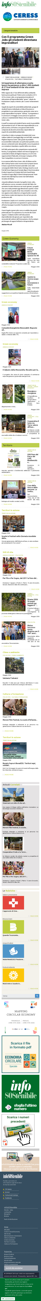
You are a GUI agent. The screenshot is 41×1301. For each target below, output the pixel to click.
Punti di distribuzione (10, 1219)
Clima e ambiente (30, 594)
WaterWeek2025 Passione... (13, 959)
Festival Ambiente (9, 967)
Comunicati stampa (11, 1195)
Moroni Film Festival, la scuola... (15, 827)
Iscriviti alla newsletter (14, 1268)
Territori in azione (12, 77)
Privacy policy (22, 1276)
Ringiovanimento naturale (12, 1262)
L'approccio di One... (10, 911)
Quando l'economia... (11, 935)
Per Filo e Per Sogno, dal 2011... (15, 876)
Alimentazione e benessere (13, 1236)
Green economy (26, 77)
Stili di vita (9, 79)
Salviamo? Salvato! (10, 678)
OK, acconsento (8, 1299)
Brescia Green (7, 919)
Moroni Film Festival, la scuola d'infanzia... (20, 720)
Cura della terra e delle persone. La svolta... (32, 488)
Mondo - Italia (8, 1210)
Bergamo (7, 1214)
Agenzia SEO (30, 1276)
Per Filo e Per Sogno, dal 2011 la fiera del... (20, 578)
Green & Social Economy (12, 1231)
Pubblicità (8, 1198)
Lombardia (7, 1212)
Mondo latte (8, 1260)
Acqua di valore (8, 943)
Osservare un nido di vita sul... (14, 803)
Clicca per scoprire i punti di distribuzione (21, 1169)
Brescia (6, 1216)
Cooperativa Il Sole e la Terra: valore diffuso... (33, 424)
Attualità (7, 1229)
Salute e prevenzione (10, 895)
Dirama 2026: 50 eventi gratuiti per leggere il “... (32, 602)
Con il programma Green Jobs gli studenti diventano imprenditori (19, 39)
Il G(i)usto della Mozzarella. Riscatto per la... (21, 370)
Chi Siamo (8, 1189)
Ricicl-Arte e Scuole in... (12, 984)
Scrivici (7, 1192)
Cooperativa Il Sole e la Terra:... (15, 852)
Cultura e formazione (23, 79)
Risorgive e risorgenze (31, 392)
